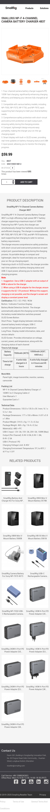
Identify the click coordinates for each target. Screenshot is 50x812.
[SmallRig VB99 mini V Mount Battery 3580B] (12, 518)
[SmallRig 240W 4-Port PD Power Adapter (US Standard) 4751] (12, 631)
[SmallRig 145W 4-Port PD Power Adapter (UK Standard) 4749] (37, 669)
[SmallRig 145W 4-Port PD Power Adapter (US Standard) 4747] (37, 593)
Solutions (44, 8)
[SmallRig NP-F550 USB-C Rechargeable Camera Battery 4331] (12, 593)
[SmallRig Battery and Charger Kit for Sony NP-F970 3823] (12, 480)
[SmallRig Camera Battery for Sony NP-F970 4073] (12, 556)
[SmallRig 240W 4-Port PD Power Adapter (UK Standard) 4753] (12, 706)
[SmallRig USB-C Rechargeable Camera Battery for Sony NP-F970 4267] (37, 556)
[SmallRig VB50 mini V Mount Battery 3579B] (37, 480)
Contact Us (8, 750)
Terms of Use (18, 802)
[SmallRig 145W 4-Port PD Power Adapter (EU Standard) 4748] (37, 631)
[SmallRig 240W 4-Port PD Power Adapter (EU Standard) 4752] (12, 669)
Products (29, 8)
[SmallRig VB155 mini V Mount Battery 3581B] (37, 518)
